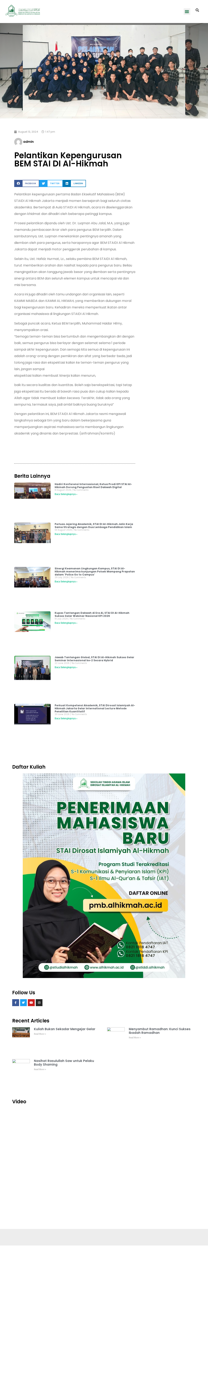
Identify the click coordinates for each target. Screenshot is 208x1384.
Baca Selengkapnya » (66, 494)
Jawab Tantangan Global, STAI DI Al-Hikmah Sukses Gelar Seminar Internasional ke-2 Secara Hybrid (94, 659)
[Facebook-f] (15, 1002)
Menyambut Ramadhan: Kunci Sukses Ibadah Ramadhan (160, 1031)
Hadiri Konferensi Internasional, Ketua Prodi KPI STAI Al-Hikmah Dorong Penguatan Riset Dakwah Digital (93, 485)
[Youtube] (31, 1002)
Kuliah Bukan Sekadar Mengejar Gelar (64, 1029)
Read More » (40, 1034)
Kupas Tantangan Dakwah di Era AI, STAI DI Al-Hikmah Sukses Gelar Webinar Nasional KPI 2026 (92, 614)
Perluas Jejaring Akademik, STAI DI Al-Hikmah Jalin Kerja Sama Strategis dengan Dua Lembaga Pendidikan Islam (94, 525)
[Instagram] (39, 1002)
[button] (187, 11)
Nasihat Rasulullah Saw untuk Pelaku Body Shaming (64, 1063)
